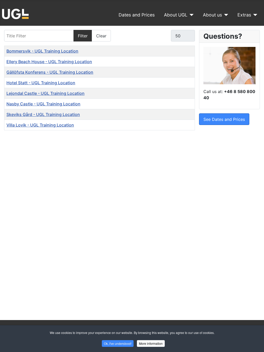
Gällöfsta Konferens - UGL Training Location (49, 72)
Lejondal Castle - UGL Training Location (45, 93)
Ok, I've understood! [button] (117, 343)
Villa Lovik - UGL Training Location (40, 125)
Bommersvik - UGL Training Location (42, 51)
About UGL (175, 15)
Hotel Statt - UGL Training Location (40, 82)
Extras (244, 15)
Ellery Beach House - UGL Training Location (49, 61)
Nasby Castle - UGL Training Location (43, 103)
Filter (83, 35)
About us (212, 15)
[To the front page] (15, 13)
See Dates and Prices (224, 119)
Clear (101, 35)
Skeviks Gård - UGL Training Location (43, 114)
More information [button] (151, 343)
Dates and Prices (137, 15)
